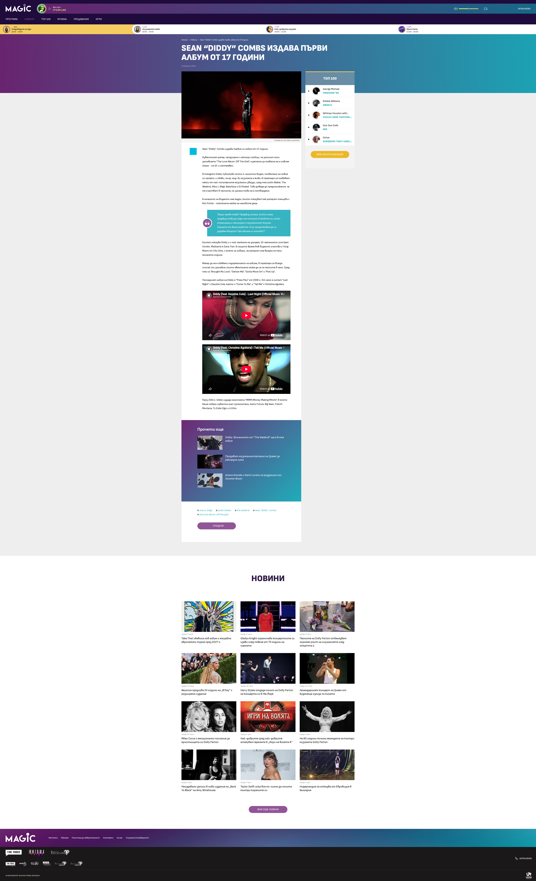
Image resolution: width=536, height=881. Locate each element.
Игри (99, 19)
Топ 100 (46, 19)
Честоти (53, 838)
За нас (120, 838)
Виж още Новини (268, 809)
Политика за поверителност (86, 838)
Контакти (108, 838)
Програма (12, 19)
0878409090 (524, 9)
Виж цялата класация (330, 154)
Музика (62, 19)
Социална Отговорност (137, 838)
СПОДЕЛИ (217, 526)
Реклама (64, 838)
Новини (29, 19)
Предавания (81, 19)
